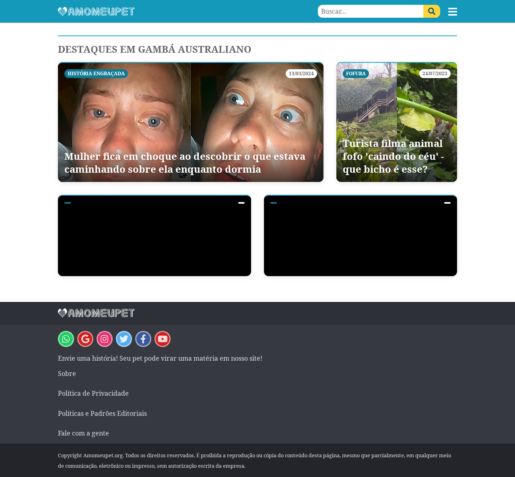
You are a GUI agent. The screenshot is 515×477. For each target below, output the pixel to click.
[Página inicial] (158, 11)
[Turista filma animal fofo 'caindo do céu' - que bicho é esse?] (396, 122)
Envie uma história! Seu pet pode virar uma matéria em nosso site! (160, 358)
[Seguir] (105, 339)
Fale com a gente (83, 433)
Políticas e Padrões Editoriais (102, 413)
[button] (452, 11)
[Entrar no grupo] (66, 339)
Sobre (67, 373)
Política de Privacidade (93, 393)
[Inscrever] (162, 339)
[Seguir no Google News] (85, 339)
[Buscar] (431, 11)
